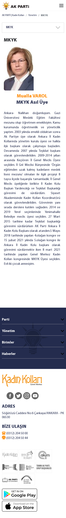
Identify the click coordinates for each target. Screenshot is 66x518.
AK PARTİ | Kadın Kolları (13, 15)
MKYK (9, 27)
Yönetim (32, 15)
